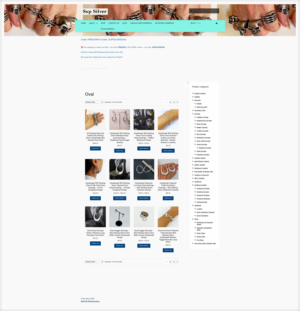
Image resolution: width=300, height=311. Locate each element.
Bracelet (198, 100)
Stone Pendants (202, 216)
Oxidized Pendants (203, 199)
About (92, 23)
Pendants (198, 205)
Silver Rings (201, 233)
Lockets (199, 209)
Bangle (199, 104)
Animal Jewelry (200, 93)
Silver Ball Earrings (164, 23)
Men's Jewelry (199, 178)
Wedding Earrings (205, 148)
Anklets (197, 97)
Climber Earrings (202, 117)
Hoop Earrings (201, 124)
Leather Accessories (202, 175)
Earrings (197, 114)
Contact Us (114, 23)
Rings (196, 219)
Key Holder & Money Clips (204, 171)
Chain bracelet (202, 107)
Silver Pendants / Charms (206, 212)
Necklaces (198, 182)
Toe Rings (200, 240)
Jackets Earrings (202, 131)
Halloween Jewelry (201, 168)
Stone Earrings (202, 144)
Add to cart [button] (95, 148)
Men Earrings (201, 134)
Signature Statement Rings (204, 229)
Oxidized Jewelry (201, 185)
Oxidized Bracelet (203, 188)
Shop (103, 23)
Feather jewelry (200, 158)
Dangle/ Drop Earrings (141, 23)
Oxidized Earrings (203, 192)
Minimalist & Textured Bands (205, 223)
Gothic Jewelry (200, 165)
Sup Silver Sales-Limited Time (205, 243)
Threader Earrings (203, 155)
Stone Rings (201, 237)
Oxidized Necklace (203, 195)
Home (83, 23)
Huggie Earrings (202, 127)
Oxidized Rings (202, 202)
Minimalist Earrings (203, 138)
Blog (125, 23)
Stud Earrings (107, 29)
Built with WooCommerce (90, 301)
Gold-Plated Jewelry (202, 161)
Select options (143, 148)
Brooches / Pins (200, 110)
